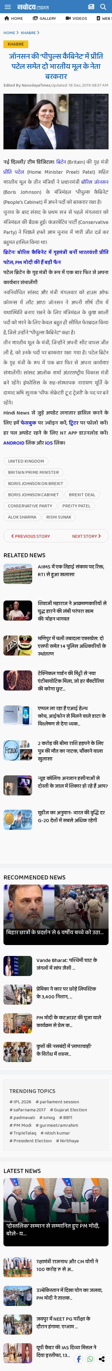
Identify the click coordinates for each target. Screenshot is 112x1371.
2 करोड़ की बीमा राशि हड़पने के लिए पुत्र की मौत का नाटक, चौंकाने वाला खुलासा (70, 751)
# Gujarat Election (68, 1110)
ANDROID (13, 443)
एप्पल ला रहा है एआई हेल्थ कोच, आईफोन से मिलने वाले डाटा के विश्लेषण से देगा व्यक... (72, 716)
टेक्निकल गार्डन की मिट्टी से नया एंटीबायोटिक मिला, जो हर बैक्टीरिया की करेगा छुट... (71, 681)
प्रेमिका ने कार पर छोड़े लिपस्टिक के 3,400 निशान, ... (66, 993)
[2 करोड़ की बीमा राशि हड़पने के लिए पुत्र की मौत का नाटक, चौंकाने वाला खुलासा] (17, 750)
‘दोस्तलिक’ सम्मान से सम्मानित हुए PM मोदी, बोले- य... (52, 1230)
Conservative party (30, 506)
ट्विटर (73, 423)
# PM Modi (20, 1125)
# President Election (30, 1141)
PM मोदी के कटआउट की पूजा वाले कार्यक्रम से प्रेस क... (68, 1022)
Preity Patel (76, 506)
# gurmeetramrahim (57, 1125)
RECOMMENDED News (34, 878)
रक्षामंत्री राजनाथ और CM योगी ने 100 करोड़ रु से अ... (67, 1266)
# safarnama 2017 (27, 1110)
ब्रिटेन (61, 162)
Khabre (28, 33)
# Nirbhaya (67, 1141)
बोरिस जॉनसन (95, 182)
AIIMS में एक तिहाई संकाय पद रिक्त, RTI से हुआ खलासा (71, 571)
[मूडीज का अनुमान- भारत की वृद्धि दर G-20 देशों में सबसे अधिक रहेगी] (17, 820)
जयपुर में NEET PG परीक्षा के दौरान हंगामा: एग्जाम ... (63, 1323)
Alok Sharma (22, 517)
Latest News (22, 1171)
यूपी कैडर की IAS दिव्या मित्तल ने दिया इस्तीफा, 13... (66, 1352)
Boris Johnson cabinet (33, 494)
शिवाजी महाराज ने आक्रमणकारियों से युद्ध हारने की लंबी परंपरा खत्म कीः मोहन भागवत (72, 611)
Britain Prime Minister (33, 472)
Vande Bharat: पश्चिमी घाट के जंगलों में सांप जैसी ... (66, 964)
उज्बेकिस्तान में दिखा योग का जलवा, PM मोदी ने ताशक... (69, 1294)
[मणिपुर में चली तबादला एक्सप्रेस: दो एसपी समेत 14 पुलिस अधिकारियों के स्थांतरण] (17, 645)
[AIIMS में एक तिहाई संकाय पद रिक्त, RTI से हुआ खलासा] (17, 574)
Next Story (85, 536)
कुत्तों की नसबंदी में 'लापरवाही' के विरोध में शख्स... (63, 1050)
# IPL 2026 (20, 1102)
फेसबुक (28, 423)
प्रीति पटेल (13, 172)
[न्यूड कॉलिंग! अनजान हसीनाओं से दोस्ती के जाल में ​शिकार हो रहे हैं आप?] (17, 785)
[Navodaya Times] (33, 6)
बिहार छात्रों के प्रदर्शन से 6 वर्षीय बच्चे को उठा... (55, 932)
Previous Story (32, 536)
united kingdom (26, 461)
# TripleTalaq (22, 1133)
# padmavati (22, 1118)
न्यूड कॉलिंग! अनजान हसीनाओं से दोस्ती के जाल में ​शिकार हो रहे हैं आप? (73, 782)
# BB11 (65, 1118)
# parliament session (57, 1102)
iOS (48, 443)
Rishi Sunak (58, 517)
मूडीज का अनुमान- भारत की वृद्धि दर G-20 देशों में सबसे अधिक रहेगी (71, 817)
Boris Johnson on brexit (35, 483)
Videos (80, 18)
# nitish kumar (55, 1133)
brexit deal (82, 494)
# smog (47, 1118)
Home (17, 18)
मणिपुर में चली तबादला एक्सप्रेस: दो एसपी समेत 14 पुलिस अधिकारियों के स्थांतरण (72, 646)
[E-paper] (92, 7)
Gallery (48, 18)
